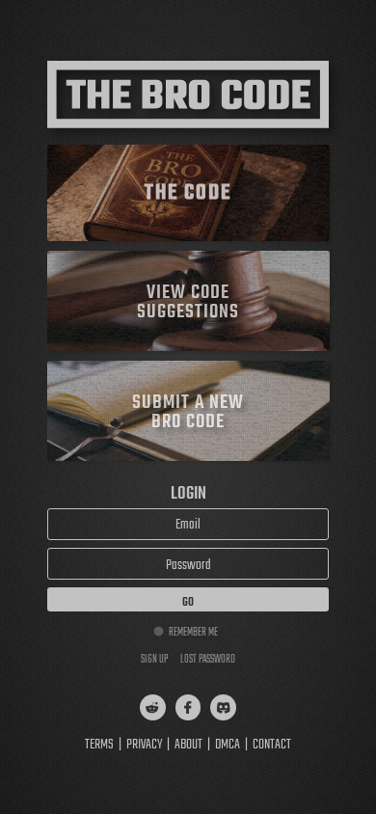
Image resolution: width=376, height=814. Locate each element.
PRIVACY (144, 745)
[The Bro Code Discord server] (223, 707)
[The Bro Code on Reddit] (153, 707)
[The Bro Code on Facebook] (188, 707)
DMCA (227, 745)
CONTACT (272, 745)
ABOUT (188, 745)
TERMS (99, 745)
